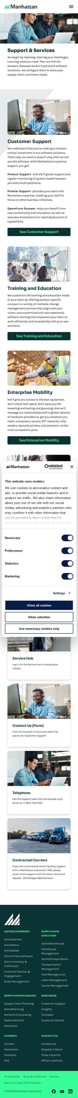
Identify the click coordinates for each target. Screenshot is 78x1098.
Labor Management (54, 980)
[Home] (20, 7)
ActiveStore (11, 945)
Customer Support (53, 1003)
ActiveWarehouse (52, 943)
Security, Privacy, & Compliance (22, 1082)
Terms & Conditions (34, 1076)
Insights (46, 1009)
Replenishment (14, 1020)
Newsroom (11, 1049)
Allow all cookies (39, 605)
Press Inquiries (51, 1055)
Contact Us (48, 1044)
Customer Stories (52, 1020)
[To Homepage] (12, 919)
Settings (59, 593)
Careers (9, 1044)
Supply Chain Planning (19, 1003)
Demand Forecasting (17, 1014)
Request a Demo (52, 1049)
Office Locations (52, 1060)
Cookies (54, 1076)
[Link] (54, 1091)
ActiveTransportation (54, 959)
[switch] (67, 550)
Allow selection (39, 617)
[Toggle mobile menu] (71, 7)
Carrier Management (54, 985)
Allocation (10, 1026)
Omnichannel (13, 939)
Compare (47, 1014)
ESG (6, 1060)
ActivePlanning (14, 1009)
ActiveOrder (11, 950)
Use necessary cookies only (39, 628)
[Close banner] (71, 466)
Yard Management (53, 974)
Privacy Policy (12, 1076)
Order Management (16, 981)
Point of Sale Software (18, 956)
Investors (10, 1055)
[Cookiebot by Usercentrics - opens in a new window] (46, 466)
